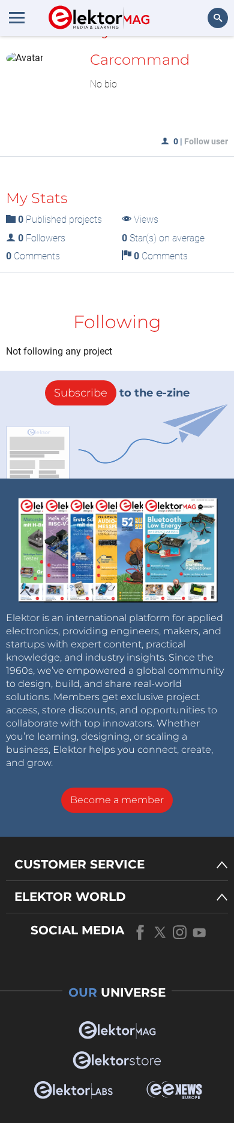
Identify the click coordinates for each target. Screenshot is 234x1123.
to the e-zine (122, 392)
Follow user (206, 141)
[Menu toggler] (17, 17)
